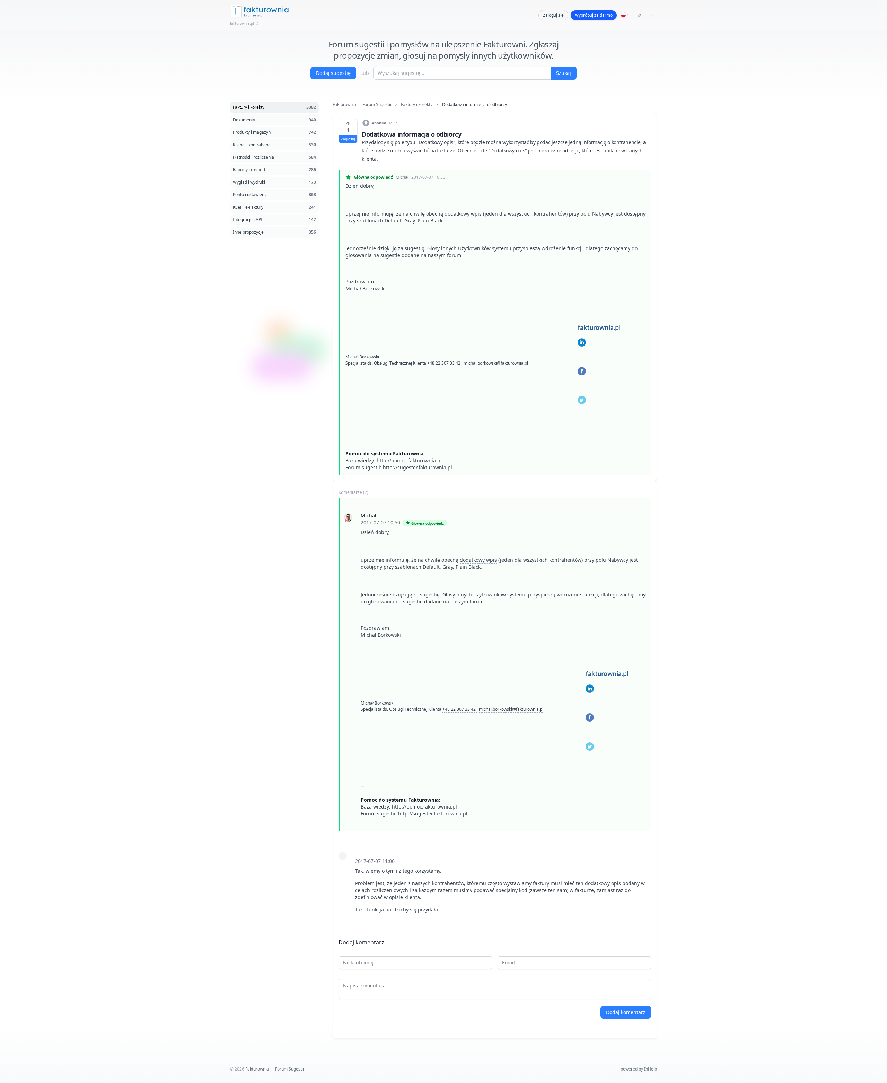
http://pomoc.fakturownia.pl (409, 460)
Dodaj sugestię (333, 73)
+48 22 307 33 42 (444, 363)
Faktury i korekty (416, 104)
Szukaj (563, 73)
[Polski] (626, 15)
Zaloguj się (553, 15)
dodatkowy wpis (463, 213)
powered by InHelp (639, 1069)
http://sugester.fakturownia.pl (417, 467)
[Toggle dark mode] (639, 15)
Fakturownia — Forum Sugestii (362, 104)
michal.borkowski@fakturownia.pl (496, 363)
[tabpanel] (495, 712)
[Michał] (348, 517)
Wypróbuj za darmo (594, 15)
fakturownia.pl (242, 23)
